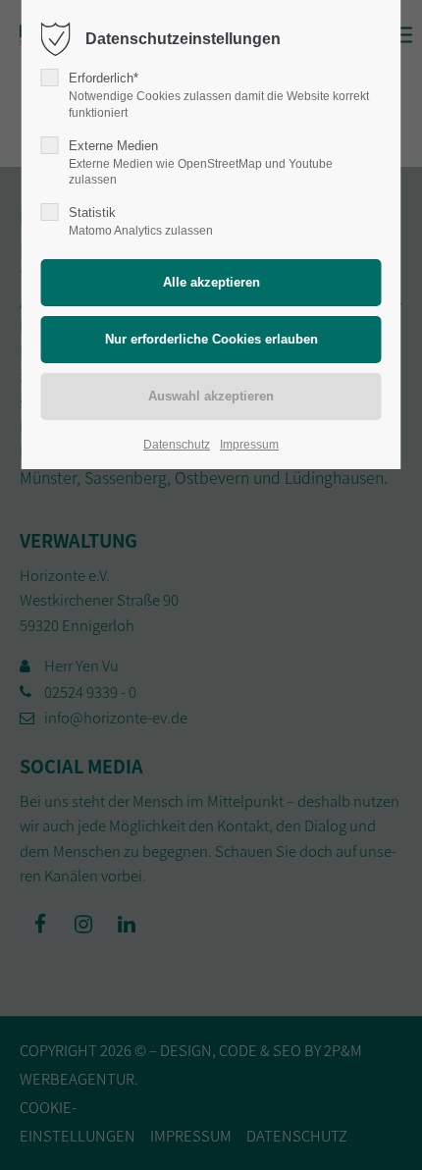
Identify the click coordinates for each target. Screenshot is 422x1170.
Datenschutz (176, 445)
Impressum (249, 445)
